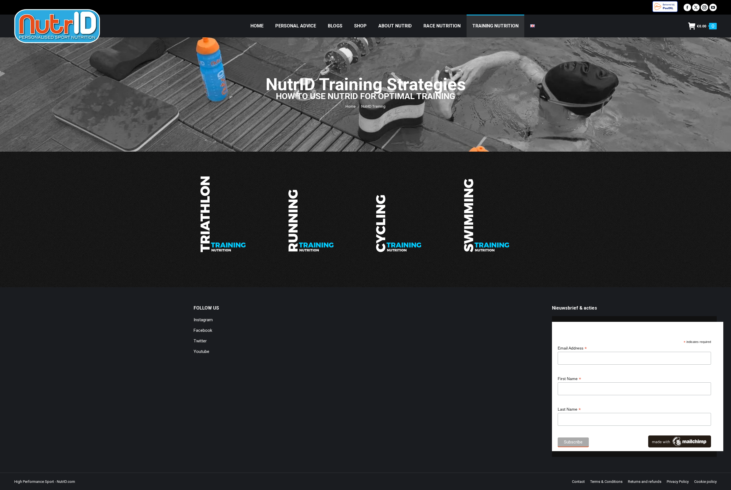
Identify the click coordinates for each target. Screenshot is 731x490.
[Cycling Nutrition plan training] (398, 214)
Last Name (569, 409)
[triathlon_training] (222, 214)
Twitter (200, 341)
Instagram (203, 319)
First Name (569, 378)
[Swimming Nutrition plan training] (486, 214)
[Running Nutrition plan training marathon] (310, 214)
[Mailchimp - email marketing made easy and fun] (679, 446)
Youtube (201, 351)
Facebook (203, 330)
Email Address (572, 348)
